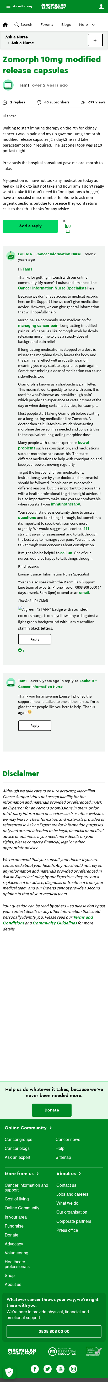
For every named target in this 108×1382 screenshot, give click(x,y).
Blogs (66, 25)
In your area (16, 1217)
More (17, 6)
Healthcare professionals (17, 1264)
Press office (67, 1231)
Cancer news (68, 1140)
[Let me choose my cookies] (9, 1372)
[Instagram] (73, 1368)
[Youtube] (60, 1368)
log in (68, 228)
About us (13, 1285)
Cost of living (17, 1199)
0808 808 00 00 (54, 1331)
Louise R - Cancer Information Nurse (50, 254)
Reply (34, 639)
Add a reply (30, 226)
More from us (20, 1173)
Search (26, 25)
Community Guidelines (55, 923)
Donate (52, 1110)
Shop (10, 1276)
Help (60, 1149)
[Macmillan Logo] (22, 1351)
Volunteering (16, 1253)
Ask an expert (17, 1158)
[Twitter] (48, 1368)
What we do (67, 1203)
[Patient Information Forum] (94, 1351)
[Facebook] (35, 1368)
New (95, 40)
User (101, 6)
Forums (47, 25)
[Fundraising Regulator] (62, 1351)
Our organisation (71, 1212)
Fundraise (14, 1226)
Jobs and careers (72, 1195)
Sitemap (63, 1158)
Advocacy (14, 1244)
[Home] (53, 6)
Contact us (66, 1186)
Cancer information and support (26, 1188)
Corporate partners (73, 1222)
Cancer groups (18, 1140)
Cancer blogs (17, 1149)
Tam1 (24, 85)
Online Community (26, 1127)
